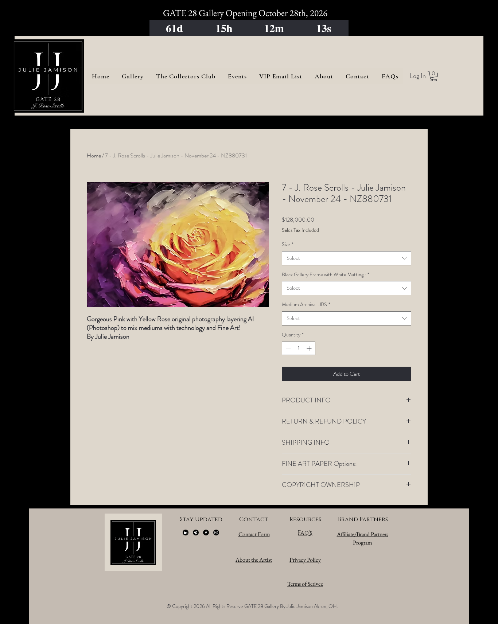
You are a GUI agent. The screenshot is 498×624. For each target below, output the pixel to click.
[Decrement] (287, 348)
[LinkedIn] (185, 532)
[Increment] (309, 348)
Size (287, 244)
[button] (434, 76)
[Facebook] (206, 532)
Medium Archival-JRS (306, 304)
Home (94, 155)
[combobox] (346, 258)
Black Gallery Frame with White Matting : (325, 274)
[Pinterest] (196, 532)
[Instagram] (216, 532)
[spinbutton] (298, 348)
